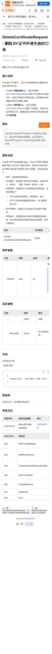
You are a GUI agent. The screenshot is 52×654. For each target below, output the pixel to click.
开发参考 (41, 23)
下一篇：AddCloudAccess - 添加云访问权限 (39, 510)
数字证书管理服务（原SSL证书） (22, 23)
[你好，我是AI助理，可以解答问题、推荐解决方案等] (36, 10)
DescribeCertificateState (17, 93)
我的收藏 (42, 60)
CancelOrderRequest (15, 108)
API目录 (28, 26)
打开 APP (43, 3)
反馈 (30, 524)
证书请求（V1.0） (41, 26)
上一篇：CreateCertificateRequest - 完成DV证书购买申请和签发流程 (16, 510)
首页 (4, 23)
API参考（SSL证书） (13, 26)
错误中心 (10, 401)
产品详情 (24, 60)
